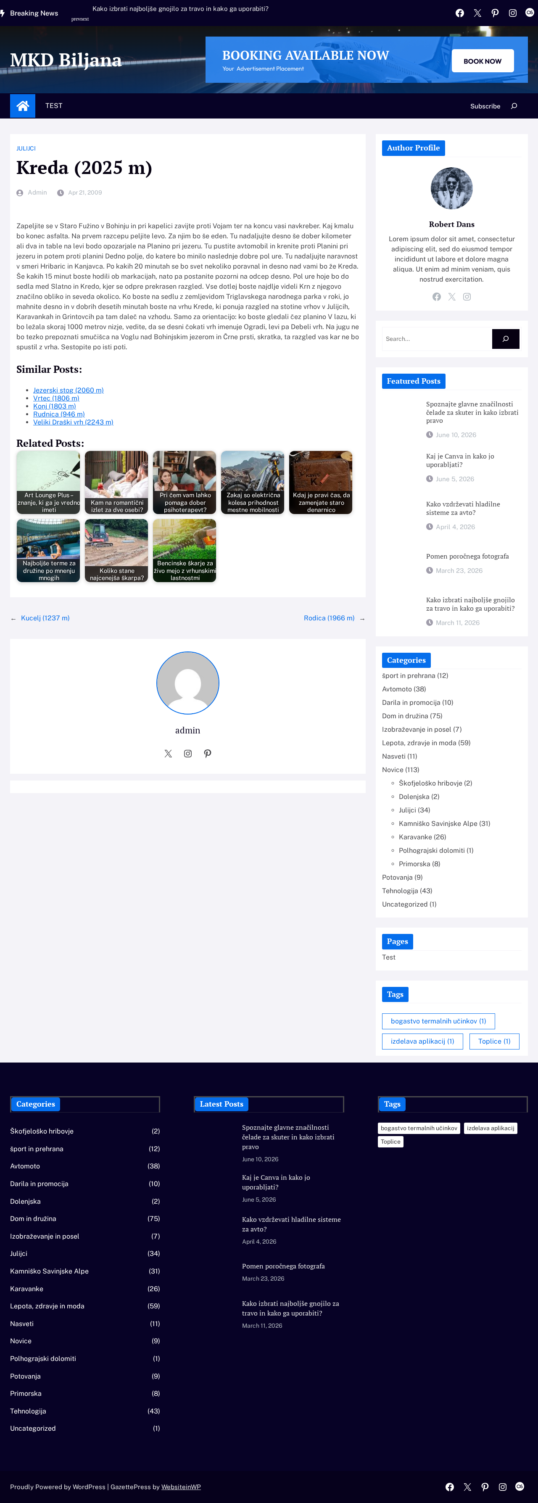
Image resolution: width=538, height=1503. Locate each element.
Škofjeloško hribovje (430, 783)
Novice (393, 770)
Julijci (26, 148)
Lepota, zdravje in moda (419, 743)
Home (22, 106)
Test (54, 106)
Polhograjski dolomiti (432, 850)
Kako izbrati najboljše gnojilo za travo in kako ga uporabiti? (180, 8)
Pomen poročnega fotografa (467, 556)
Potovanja (397, 877)
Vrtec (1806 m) (56, 398)
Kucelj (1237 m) (45, 618)
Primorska (414, 864)
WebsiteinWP (181, 1486)
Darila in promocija (411, 703)
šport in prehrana (408, 676)
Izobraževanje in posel (416, 729)
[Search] (506, 339)
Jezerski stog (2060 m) (68, 390)
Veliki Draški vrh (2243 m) (73, 422)
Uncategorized (405, 904)
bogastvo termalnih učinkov (438, 1021)
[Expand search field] (514, 106)
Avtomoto (397, 689)
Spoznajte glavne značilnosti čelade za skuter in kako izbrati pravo (472, 412)
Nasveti (394, 756)
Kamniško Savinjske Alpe (438, 824)
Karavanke (415, 837)
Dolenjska (414, 797)
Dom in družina (405, 716)
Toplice (494, 1041)
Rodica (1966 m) (329, 618)
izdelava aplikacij (422, 1041)
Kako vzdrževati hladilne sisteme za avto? (463, 508)
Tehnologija (400, 891)
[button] (77, 23)
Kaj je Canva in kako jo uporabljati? (460, 460)
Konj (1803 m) (54, 406)
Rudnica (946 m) (59, 414)
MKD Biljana (66, 59)
